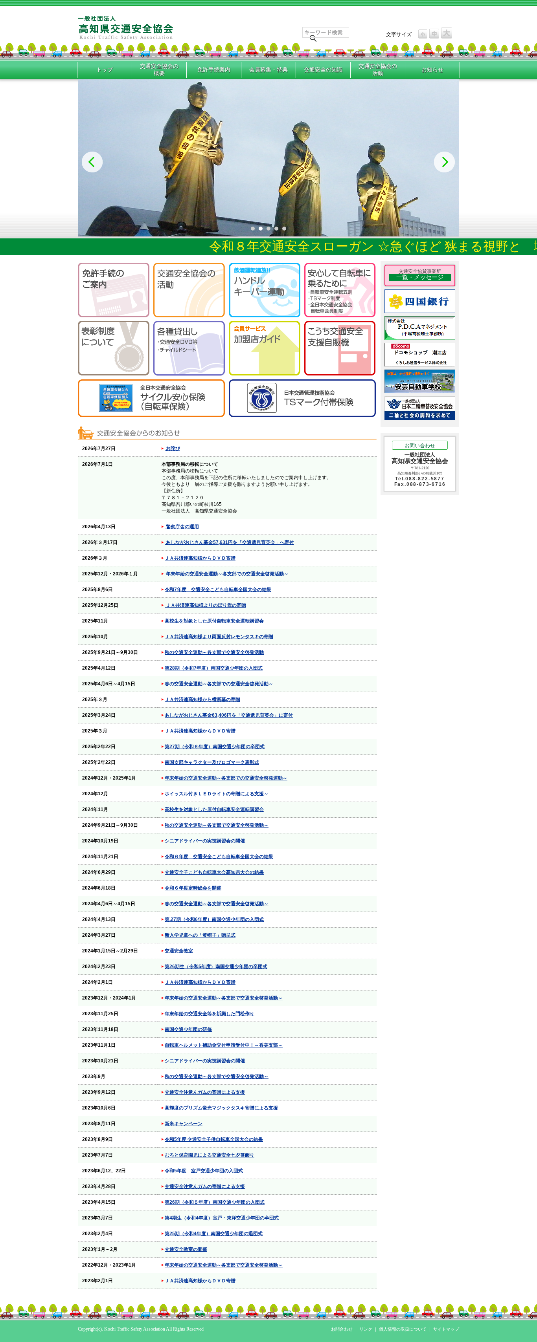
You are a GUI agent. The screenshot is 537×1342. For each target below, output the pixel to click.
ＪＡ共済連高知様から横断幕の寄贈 (202, 699)
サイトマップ (446, 1329)
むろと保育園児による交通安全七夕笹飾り (209, 1155)
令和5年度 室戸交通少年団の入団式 (204, 1171)
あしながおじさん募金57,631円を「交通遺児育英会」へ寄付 (229, 542)
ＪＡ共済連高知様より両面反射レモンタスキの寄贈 (219, 636)
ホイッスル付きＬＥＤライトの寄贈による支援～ (216, 793)
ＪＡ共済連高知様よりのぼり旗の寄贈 (205, 605)
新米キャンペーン (183, 1123)
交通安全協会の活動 (378, 69)
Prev (92, 162)
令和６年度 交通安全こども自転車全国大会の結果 (219, 856)
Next (444, 162)
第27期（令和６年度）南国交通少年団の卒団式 (215, 746)
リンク (365, 1329)
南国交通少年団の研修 (188, 1029)
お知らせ (432, 70)
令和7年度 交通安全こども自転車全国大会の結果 (218, 589)
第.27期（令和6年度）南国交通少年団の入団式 (214, 919)
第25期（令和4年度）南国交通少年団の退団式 (214, 1233)
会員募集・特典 (268, 70)
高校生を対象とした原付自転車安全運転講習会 (214, 621)
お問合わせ (342, 1329)
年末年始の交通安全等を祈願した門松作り (209, 1013)
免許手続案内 (213, 70)
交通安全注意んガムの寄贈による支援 (205, 1092)
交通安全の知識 (323, 70)
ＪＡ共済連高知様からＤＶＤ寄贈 (200, 558)
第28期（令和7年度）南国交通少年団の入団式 (214, 668)
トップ (104, 70)
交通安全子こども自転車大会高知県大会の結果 (214, 872)
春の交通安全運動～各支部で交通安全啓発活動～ (216, 903)
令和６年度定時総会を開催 (193, 888)
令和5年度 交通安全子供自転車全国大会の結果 (214, 1139)
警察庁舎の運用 (182, 526)
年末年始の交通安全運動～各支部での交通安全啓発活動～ (227, 574)
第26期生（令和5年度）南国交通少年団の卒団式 (216, 966)
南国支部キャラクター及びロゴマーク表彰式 (212, 762)
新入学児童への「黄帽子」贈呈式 (200, 935)
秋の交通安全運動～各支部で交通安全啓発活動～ (216, 825)
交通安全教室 (179, 951)
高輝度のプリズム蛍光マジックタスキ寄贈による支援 (221, 1108)
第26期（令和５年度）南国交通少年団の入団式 (215, 1202)
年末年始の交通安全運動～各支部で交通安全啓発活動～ (224, 998)
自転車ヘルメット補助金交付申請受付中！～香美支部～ (224, 1045)
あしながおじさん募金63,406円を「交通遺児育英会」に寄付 (229, 715)
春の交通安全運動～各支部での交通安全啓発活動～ (219, 684)
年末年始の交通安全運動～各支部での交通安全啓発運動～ (226, 778)
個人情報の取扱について (403, 1329)
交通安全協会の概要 (159, 69)
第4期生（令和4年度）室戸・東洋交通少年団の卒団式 (222, 1218)
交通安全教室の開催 (186, 1249)
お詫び (172, 448)
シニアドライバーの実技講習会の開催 (205, 841)
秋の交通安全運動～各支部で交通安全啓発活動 (214, 652)
